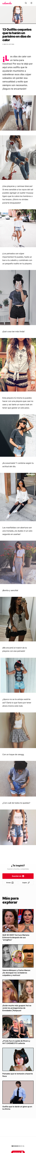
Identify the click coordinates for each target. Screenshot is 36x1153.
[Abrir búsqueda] (26, 3)
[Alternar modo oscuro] (31, 3)
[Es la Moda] (7, 3)
